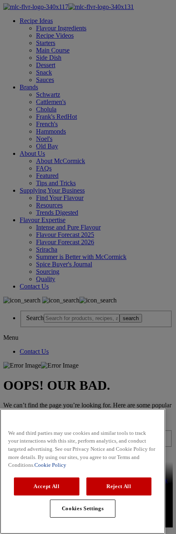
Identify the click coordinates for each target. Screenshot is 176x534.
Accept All (47, 486)
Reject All (118, 486)
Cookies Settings (83, 508)
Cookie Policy (50, 465)
